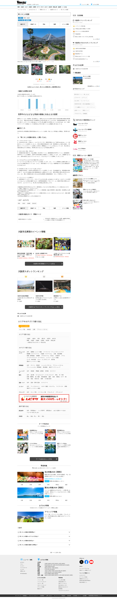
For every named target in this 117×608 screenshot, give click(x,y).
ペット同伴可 (41, 410)
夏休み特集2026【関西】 (54, 488)
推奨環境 (42, 595)
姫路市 (46, 7)
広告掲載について (77, 595)
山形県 (59, 563)
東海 (38, 568)
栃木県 (64, 565)
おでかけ (22, 562)
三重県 (52, 568)
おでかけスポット (33, 9)
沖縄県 (71, 575)
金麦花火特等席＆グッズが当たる (53, 478)
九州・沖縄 (40, 575)
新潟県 (52, 566)
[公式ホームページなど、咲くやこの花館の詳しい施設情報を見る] (44, 87)
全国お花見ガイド (62, 581)
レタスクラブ (82, 575)
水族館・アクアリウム (46, 353)
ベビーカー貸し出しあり (33, 412)
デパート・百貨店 (35, 365)
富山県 (49, 569)
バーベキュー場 (42, 392)
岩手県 (52, 563)
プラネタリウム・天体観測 (80, 113)
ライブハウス (59, 386)
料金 (44, 24)
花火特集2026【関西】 (53, 472)
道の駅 (32, 374)
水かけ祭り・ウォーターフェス (81, 100)
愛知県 (46, 568)
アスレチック (50, 392)
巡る (43, 416)
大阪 (22, 484)
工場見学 (57, 355)
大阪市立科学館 (79, 51)
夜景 (42, 378)
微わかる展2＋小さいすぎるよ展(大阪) (84, 36)
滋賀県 (59, 7)
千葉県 (53, 565)
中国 (38, 572)
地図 (55, 24)
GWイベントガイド (62, 583)
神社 (56, 374)
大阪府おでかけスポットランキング (86, 43)
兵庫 (39, 484)
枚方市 (54, 338)
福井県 (52, 569)
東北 (38, 563)
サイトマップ (18, 595)
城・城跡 (37, 376)
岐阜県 (49, 568)
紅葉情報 (60, 588)
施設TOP (22, 24)
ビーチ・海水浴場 (31, 359)
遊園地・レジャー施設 (36, 351)
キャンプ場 (22, 329)
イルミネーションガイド (63, 590)
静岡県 (56, 568)
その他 (65, 7)
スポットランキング (41, 585)
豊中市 (43, 338)
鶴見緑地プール (79, 53)
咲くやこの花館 (40, 257)
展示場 (53, 359)
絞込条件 (21, 410)
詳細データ (33, 24)
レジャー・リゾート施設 (52, 357)
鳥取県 (56, 572)
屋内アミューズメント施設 (33, 361)
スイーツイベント (91, 107)
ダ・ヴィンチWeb (83, 577)
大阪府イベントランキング (83, 20)
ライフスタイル (23, 567)
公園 (34, 329)
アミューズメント (22, 352)
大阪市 (26, 7)
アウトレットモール (42, 329)
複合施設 (45, 367)
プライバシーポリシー (33, 595)
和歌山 (57, 484)
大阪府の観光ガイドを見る (24, 219)
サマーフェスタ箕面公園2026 (82, 31)
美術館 (32, 371)
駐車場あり (33, 410)
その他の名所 (48, 378)
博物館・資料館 (40, 371)
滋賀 (66, 484)
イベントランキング (41, 581)
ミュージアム (22, 371)
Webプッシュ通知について (85, 570)
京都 (31, 484)
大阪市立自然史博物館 (80, 48)
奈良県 (50, 7)
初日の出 (37, 378)
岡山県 (49, 572)
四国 (38, 573)
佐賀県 (49, 575)
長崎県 (52, 575)
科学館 (47, 371)
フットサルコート (35, 386)
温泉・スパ (22, 382)
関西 (19, 7)
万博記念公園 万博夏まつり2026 (82, 28)
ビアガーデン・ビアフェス (80, 97)
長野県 (49, 566)
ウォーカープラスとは (84, 568)
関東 (38, 565)
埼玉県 (57, 565)
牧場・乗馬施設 (31, 355)
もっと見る (96, 39)
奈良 (48, 484)
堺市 (38, 338)
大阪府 (22, 7)
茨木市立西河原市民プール (81, 59)
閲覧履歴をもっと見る (93, 86)
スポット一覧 (40, 583)
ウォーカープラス (22, 9)
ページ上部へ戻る (56, 552)
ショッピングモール (46, 365)
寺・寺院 (61, 374)
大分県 (59, 575)
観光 (20, 375)
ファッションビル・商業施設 (34, 367)
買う (39, 416)
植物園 (28, 203)
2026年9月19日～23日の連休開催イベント (84, 104)
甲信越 (39, 566)
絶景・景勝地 (30, 376)
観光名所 (34, 203)
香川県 (46, 573)
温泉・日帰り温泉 (35, 382)
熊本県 (56, 575)
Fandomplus (24, 573)
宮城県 (46, 563)
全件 (28, 351)
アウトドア (22, 392)
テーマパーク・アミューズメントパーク (54, 351)
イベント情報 (65, 24)
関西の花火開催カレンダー (54, 481)
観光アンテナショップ (54, 367)
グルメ (21, 564)
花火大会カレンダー (62, 585)
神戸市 (38, 7)
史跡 (53, 376)
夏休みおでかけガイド (63, 587)
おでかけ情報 (96, 4)
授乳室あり (49, 410)
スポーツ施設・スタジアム (48, 386)
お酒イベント (77, 110)
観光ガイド (39, 588)
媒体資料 (69, 595)
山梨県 (46, 566)
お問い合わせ (49, 595)
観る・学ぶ (33, 416)
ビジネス (22, 569)
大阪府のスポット (54, 9)
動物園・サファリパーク (33, 353)
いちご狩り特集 (61, 579)
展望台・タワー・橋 (61, 376)
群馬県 (60, 565)
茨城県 (67, 565)
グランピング (59, 392)
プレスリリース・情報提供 (59, 595)
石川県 (46, 569)
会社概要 (85, 595)
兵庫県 (34, 7)
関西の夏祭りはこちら (53, 496)
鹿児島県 (67, 575)
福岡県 (46, 575)
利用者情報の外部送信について (95, 595)
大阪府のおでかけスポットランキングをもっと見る (44, 307)
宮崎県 (63, 575)
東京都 (46, 565)
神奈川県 (50, 565)
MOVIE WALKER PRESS (85, 580)
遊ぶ (28, 416)
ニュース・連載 (85, 4)
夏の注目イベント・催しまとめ (81, 94)
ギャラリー (53, 371)
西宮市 (42, 7)
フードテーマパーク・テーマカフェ (36, 357)
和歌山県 (55, 7)
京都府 (30, 7)
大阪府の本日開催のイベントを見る (44, 264)
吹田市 (48, 338)
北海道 (39, 562)
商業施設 (21, 365)
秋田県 (56, 563)
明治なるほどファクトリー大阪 (82, 56)
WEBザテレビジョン (84, 578)
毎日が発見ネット (83, 582)
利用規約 (25, 595)
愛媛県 (49, 573)
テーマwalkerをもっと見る (44, 459)
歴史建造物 (44, 376)
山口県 (52, 572)
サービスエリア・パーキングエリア (45, 374)
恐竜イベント (86, 110)
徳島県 (52, 573)
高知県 (56, 573)
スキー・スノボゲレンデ (43, 359)
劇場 (66, 386)
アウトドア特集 (51, 512)
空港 (28, 378)
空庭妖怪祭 (77, 34)
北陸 (38, 569)
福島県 (63, 563)
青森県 (49, 563)
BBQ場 (29, 329)
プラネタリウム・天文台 (47, 355)
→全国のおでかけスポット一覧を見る (36, 342)
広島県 (46, 572)
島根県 (59, 572)
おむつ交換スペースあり (60, 410)
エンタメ (21, 386)
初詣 (32, 378)
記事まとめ (22, 571)
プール (63, 355)
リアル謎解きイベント (79, 107)
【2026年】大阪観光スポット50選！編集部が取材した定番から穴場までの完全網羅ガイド (57, 219)
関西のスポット (43, 9)
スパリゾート (44, 382)
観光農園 (59, 353)
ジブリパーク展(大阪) (80, 26)
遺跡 (50, 376)
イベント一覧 (40, 579)
